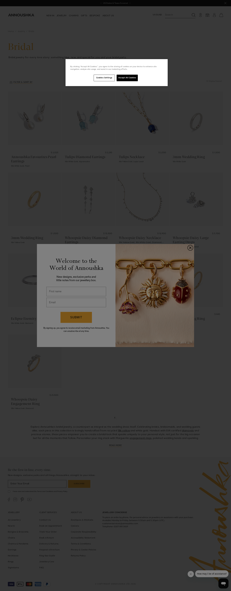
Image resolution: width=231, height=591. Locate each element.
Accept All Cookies (127, 78)
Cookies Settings (104, 78)
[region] (117, 72)
